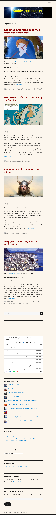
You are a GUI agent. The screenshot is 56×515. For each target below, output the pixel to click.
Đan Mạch (10, 89)
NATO (19, 89)
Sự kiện (20, 160)
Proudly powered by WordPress (20, 512)
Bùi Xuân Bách (37, 232)
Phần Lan (12, 233)
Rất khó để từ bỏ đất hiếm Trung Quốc (15, 388)
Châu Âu (32, 88)
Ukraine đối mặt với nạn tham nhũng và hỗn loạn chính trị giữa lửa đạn (22, 420)
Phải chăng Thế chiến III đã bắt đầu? (13, 353)
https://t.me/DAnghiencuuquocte (19, 481)
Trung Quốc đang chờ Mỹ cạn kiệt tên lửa (16, 392)
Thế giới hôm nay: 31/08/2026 (14, 396)
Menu (49, 3)
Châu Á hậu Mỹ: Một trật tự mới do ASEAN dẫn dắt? (16, 359)
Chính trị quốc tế (28, 301)
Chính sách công (28, 232)
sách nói (34, 89)
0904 (24, 160)
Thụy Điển (17, 233)
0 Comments (40, 89)
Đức (32, 160)
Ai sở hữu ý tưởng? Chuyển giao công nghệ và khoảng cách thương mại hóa (20, 350)
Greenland (15, 89)
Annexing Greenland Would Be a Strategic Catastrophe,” (27, 61)
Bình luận (28, 88)
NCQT (7, 232)
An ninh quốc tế (21, 88)
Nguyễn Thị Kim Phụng (26, 89)
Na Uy (34, 160)
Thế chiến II (12, 161)
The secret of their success (14, 273)
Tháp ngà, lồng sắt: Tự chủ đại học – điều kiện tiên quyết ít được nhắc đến (20, 362)
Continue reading (19, 84)
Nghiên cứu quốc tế (8, 512)
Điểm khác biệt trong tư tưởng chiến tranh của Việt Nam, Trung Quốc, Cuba (20, 438)
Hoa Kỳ (36, 88)
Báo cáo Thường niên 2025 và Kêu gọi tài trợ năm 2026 (16, 466)
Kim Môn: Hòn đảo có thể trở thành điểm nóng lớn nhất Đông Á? (18, 366)
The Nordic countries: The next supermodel (18, 200)
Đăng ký (8, 504)
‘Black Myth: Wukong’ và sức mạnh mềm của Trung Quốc (17, 440)
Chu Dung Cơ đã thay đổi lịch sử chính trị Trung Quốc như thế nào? (19, 369)
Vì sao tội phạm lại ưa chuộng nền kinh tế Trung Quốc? (16, 356)
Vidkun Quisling (23, 149)
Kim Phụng (8, 88)
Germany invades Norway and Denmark (17, 128)
